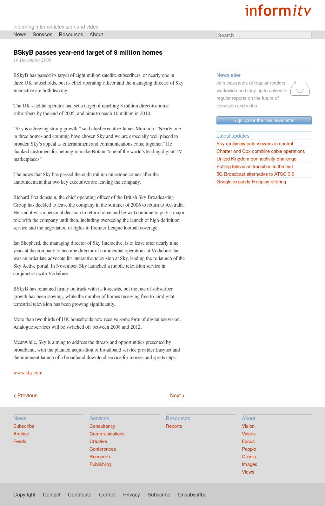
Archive (21, 433)
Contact (51, 494)
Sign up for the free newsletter (264, 120)
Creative (98, 441)
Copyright (24, 494)
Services (42, 34)
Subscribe (23, 425)
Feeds (19, 441)
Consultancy (103, 425)
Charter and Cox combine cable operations (260, 150)
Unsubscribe (192, 494)
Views (248, 471)
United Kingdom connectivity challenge (256, 158)
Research (100, 456)
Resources (71, 34)
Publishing (100, 464)
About (96, 34)
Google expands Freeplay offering (251, 181)
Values (249, 433)
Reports (174, 425)
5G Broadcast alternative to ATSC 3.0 (255, 173)
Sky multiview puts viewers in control (254, 143)
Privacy (131, 494)
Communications (107, 433)
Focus (248, 441)
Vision (248, 425)
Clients (249, 456)
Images (249, 464)
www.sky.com (27, 372)
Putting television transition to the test (254, 166)
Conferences (103, 448)
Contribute (79, 494)
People (249, 448)
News (19, 34)
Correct (107, 494)
